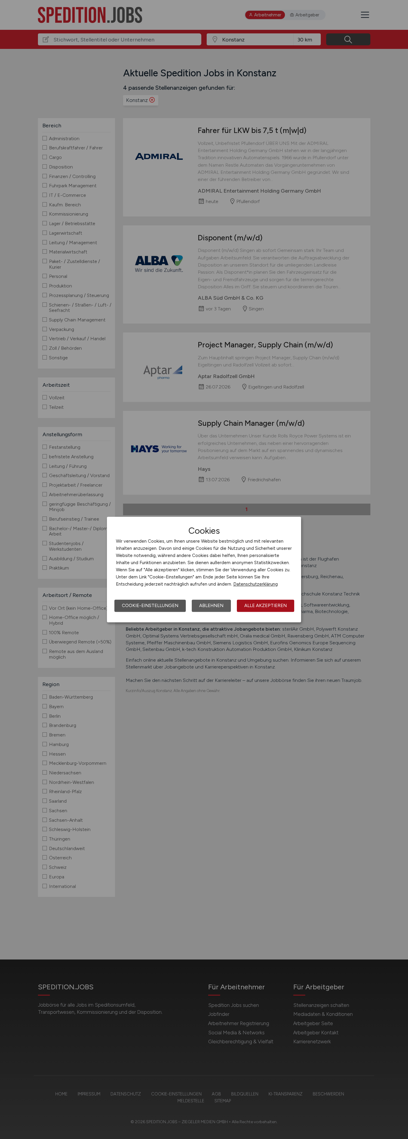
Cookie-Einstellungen (150, 605)
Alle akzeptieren (265, 605)
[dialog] (204, 569)
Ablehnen (211, 605)
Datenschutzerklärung (255, 584)
